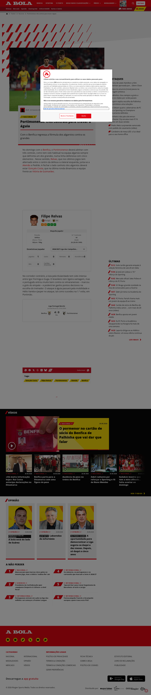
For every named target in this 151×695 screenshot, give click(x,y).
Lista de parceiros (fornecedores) (54, 109)
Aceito (84, 116)
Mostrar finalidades (67, 116)
